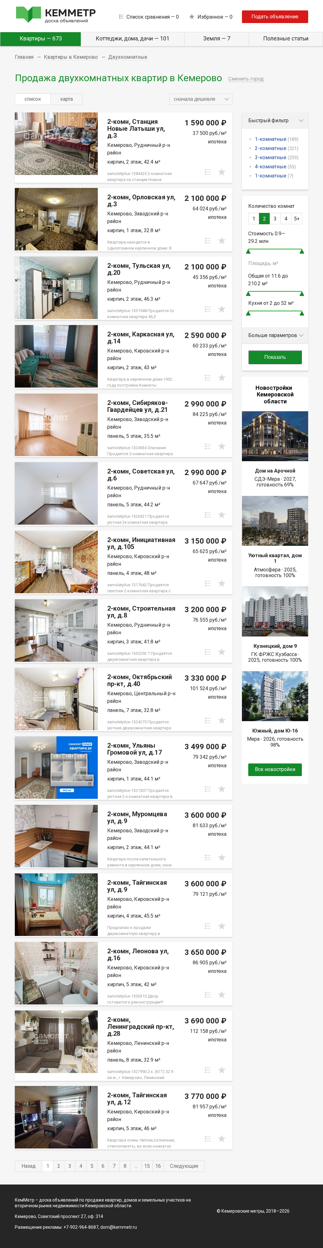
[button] (200, 99)
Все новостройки (275, 769)
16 (158, 1166)
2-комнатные (276, 148)
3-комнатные (276, 157)
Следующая (184, 1166)
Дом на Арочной (275, 471)
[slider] (248, 251)
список (33, 99)
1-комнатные (276, 139)
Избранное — (214, 17)
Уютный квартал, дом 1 (275, 558)
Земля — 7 (216, 38)
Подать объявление (274, 17)
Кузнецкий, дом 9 (275, 646)
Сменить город (246, 79)
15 (147, 1166)
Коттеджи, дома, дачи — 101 (132, 38)
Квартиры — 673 (41, 38)
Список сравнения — (152, 17)
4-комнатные (275, 167)
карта (66, 99)
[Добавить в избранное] (221, 172)
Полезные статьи (285, 38)
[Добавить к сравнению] (207, 172)
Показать (275, 357)
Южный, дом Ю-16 (275, 731)
